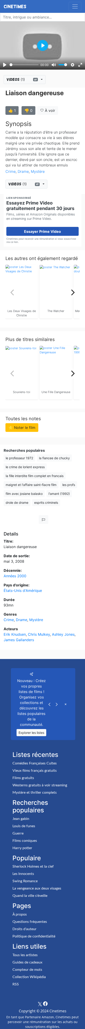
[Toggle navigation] (75, 6)
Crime (10, 171)
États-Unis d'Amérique (23, 590)
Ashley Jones (63, 634)
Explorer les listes (31, 733)
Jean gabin (20, 819)
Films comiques (24, 841)
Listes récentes (35, 755)
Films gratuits (23, 778)
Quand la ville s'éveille (29, 896)
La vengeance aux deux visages (36, 888)
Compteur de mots (27, 969)
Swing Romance (25, 881)
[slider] (24, 65)
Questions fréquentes (29, 922)
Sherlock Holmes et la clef (33, 866)
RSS (15, 984)
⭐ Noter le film (21, 427)
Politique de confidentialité (33, 936)
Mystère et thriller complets (34, 792)
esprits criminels (46, 502)
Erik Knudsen (15, 634)
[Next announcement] (56, 704)
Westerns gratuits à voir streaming (39, 785)
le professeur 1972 (19, 458)
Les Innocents (23, 874)
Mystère (38, 171)
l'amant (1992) (59, 494)
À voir (49, 110)
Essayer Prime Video (42, 231)
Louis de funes (23, 826)
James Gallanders (19, 640)
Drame (23, 171)
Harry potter (22, 848)
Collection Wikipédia (29, 977)
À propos (19, 914)
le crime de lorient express (25, 467)
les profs (68, 485)
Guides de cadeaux (27, 962)
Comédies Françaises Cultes (34, 763)
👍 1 (12, 110)
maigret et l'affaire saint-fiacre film (31, 485)
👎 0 (28, 110)
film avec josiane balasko (24, 494)
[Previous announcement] (49, 704)
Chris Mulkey (39, 634)
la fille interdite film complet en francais (34, 476)
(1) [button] (22, 79)
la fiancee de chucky (54, 458)
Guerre (18, 833)
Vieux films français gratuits (34, 770)
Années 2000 (15, 576)
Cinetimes (15, 6)
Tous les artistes (25, 955)
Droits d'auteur (24, 929)
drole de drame (17, 502)
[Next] (72, 292)
